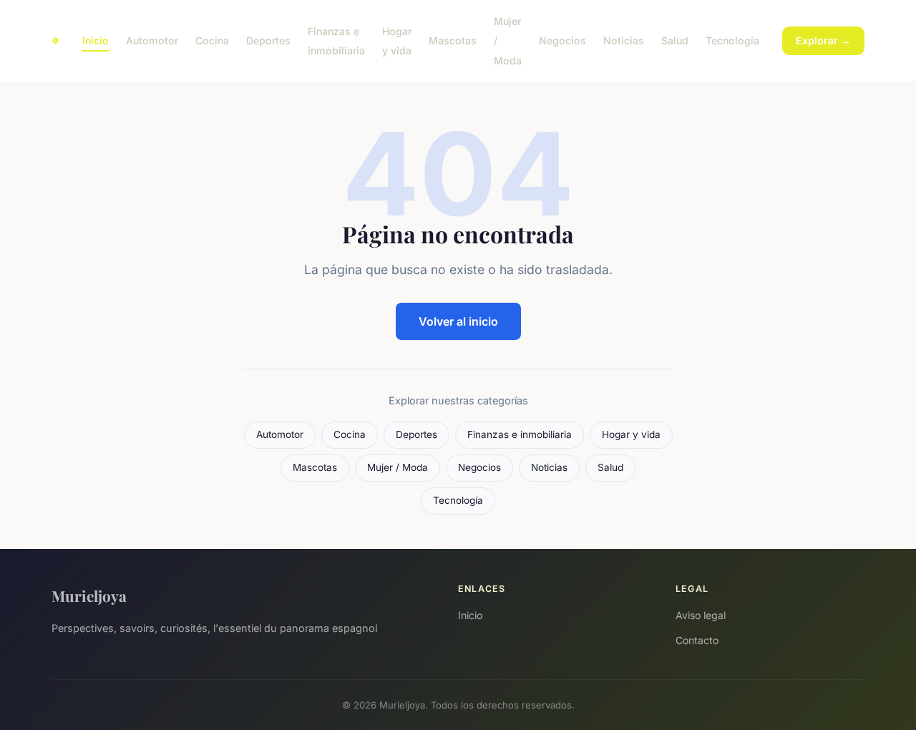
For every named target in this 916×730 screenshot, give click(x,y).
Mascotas (453, 40)
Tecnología (732, 40)
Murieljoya (89, 595)
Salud (674, 40)
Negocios (562, 40)
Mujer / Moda (397, 467)
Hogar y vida (396, 41)
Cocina (212, 40)
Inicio (95, 40)
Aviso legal (701, 615)
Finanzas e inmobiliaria (336, 41)
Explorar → (823, 40)
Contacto (697, 640)
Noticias (623, 40)
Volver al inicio (458, 321)
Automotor (152, 40)
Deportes (268, 40)
